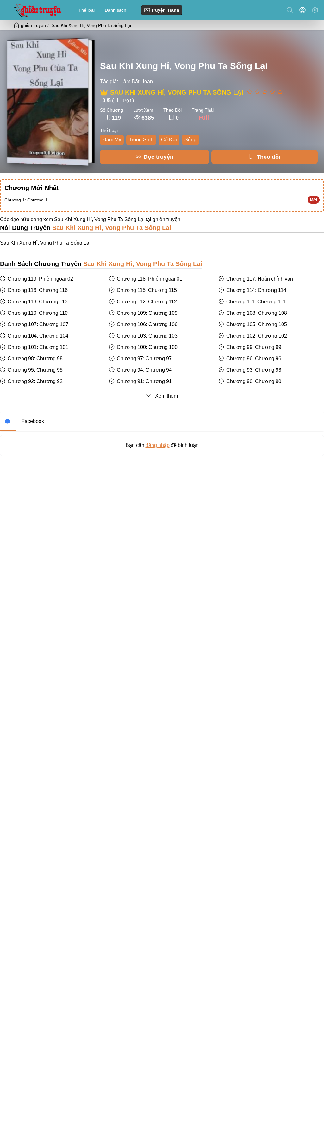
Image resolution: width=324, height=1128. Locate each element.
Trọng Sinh (141, 139)
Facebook (33, 421)
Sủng (190, 139)
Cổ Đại (169, 139)
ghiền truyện (166, 219)
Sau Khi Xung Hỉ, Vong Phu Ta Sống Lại (184, 66)
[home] (17, 25)
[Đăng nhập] (303, 10)
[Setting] (315, 10)
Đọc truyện (158, 157)
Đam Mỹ (112, 139)
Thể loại (86, 10)
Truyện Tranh (165, 10)
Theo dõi (268, 157)
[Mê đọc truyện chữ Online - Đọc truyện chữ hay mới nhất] (36, 10)
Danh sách (115, 10)
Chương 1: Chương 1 (25, 199)
